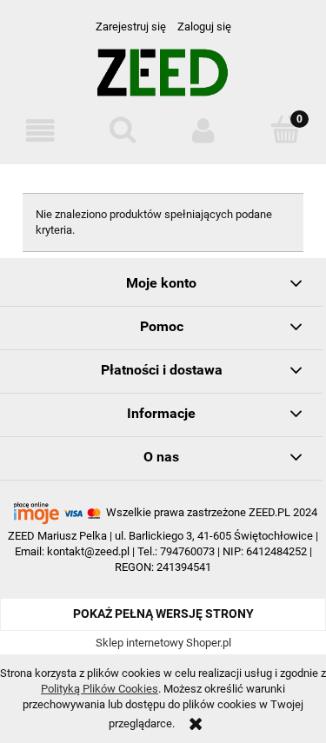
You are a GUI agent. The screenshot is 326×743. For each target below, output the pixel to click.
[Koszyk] (285, 129)
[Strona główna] (163, 79)
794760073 (187, 551)
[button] (41, 130)
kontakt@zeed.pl (88, 551)
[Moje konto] (204, 130)
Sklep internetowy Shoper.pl (163, 642)
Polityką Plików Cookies (99, 688)
